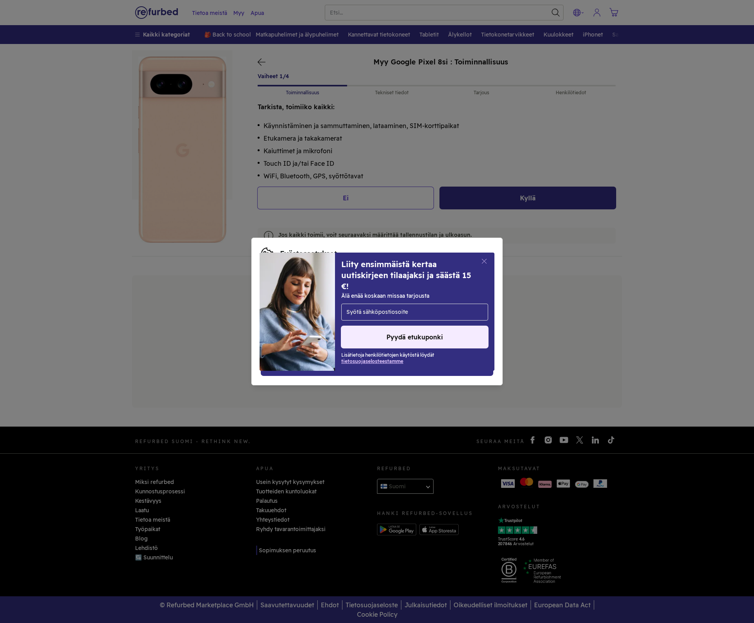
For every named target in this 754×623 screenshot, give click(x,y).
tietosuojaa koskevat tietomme (314, 303)
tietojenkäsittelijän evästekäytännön (311, 311)
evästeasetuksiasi (426, 295)
